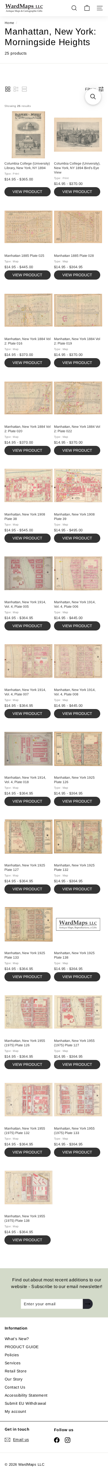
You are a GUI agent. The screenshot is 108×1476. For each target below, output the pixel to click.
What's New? (17, 1338)
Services (12, 1363)
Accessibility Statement (26, 1395)
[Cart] (87, 8)
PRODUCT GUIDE (21, 1347)
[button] (7, 89)
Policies (12, 1355)
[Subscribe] (88, 1304)
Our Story (14, 1379)
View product (27, 191)
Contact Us (15, 1387)
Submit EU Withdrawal (25, 1403)
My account (15, 1411)
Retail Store (16, 1371)
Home (9, 23)
